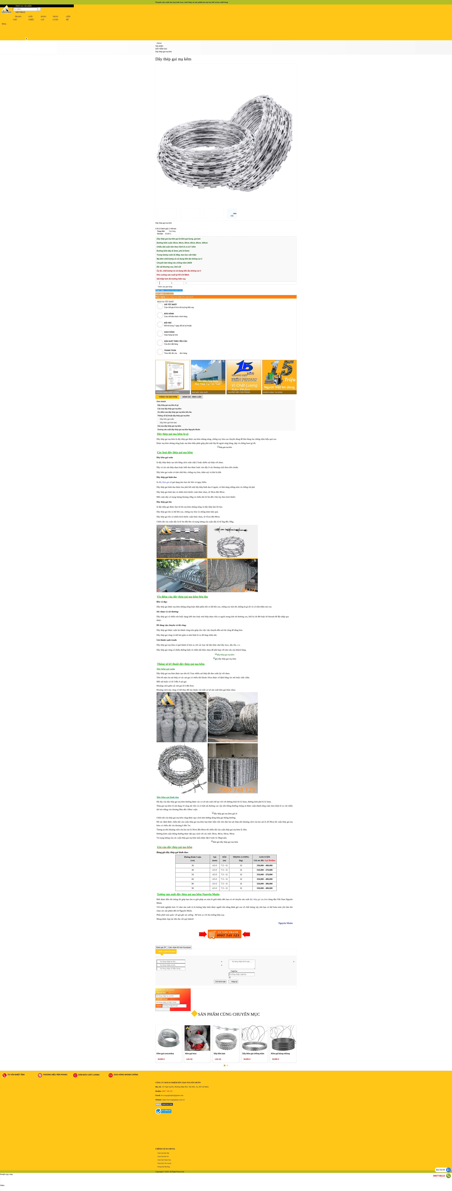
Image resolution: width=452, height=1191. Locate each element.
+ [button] (186, 283)
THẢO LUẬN (55, 18)
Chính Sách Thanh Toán (164, 1160)
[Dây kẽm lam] (226, 1038)
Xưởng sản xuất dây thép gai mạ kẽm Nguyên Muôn (178, 429)
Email (159, 1006)
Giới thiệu (31, 18)
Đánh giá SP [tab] (161, 947)
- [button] (157, 283)
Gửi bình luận (220, 982)
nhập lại (234, 982)
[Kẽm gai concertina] (169, 1038)
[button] (28, 24)
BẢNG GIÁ (43, 18)
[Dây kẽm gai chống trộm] (254, 1038)
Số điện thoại (163, 999)
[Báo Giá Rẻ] (448, 1169)
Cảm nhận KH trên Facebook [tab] (179, 947)
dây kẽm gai (164, 482)
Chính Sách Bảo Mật (163, 1153)
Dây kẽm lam (219, 1054)
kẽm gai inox (190, 1054)
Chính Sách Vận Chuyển (164, 1163)
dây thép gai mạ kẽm (259, 899)
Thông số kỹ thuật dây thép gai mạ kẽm (173, 416)
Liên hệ (68, 18)
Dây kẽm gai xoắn (167, 419)
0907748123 (20, 12)
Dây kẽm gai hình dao (168, 423)
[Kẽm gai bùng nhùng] (283, 1038)
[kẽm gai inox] (197, 1038)
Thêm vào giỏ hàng (164, 287)
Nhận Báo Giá (163, 1009)
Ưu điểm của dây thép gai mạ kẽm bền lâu (174, 412)
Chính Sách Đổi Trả (163, 1156)
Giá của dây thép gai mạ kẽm (169, 426)
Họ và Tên (162, 993)
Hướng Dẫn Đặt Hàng (163, 1167)
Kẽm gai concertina (165, 1054)
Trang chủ (17, 18)
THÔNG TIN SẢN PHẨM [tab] (167, 397)
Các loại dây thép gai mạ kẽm (169, 409)
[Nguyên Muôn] (6, 13)
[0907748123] (448, 1175)
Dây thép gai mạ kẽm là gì (167, 405)
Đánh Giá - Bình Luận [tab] (191, 397)
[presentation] (159, 131)
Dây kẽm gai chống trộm (253, 1054)
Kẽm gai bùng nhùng (280, 1054)
